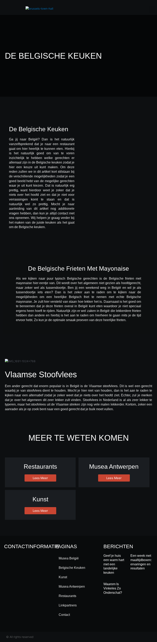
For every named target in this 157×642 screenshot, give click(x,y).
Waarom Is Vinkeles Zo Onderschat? (112, 588)
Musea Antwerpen (72, 586)
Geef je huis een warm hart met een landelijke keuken (113, 564)
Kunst (63, 577)
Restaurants (67, 596)
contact (64, 614)
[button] (152, 9)
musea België (69, 558)
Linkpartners (68, 605)
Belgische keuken (72, 567)
